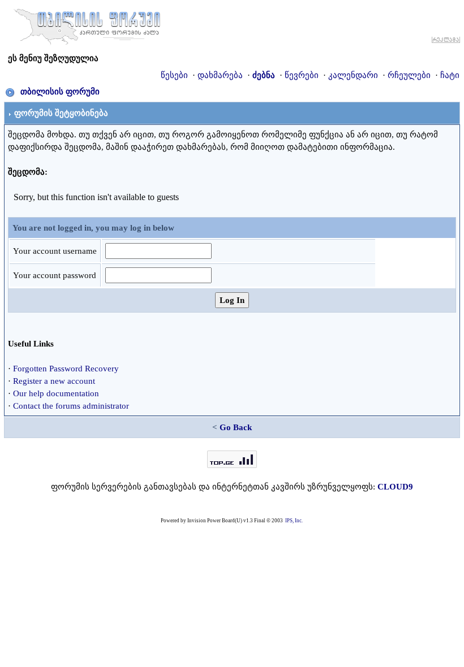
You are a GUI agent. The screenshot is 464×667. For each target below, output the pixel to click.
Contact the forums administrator (71, 405)
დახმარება (220, 75)
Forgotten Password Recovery (66, 368)
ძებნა (263, 75)
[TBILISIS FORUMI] (87, 24)
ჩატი (449, 75)
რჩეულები (409, 75)
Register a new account (54, 381)
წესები (174, 75)
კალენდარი (353, 75)
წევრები (302, 75)
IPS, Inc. (294, 520)
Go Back (236, 427)
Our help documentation (56, 393)
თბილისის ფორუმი (60, 91)
